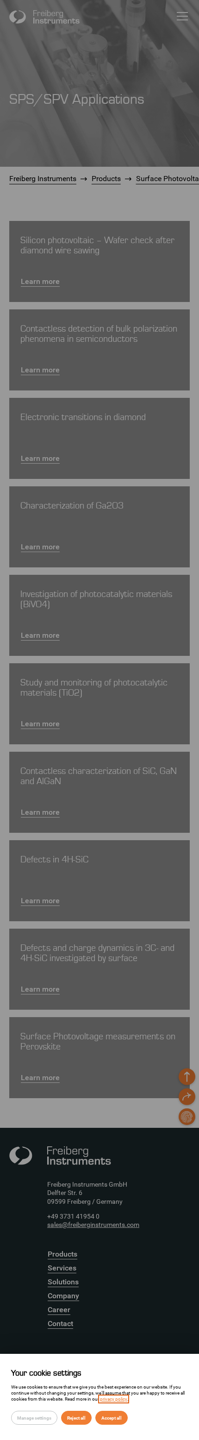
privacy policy (113, 1399)
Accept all (111, 1418)
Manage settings (34, 1418)
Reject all (76, 1418)
